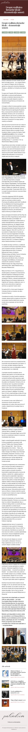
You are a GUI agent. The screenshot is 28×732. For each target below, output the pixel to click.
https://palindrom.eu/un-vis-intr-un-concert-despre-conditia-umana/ (12, 544)
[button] (25, 2)
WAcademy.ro (14, 729)
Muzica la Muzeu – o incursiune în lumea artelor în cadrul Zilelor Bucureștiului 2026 (18, 673)
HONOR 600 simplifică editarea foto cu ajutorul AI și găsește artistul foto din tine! (18, 683)
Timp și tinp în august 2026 (18, 700)
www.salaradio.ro (21, 624)
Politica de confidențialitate (14, 722)
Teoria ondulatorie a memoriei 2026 (16, 692)
